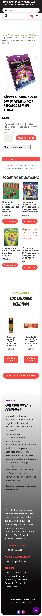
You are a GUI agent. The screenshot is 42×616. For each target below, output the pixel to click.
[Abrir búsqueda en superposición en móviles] (21, 10)
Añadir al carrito (26, 138)
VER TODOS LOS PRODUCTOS (21, 375)
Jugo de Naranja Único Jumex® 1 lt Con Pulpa (11, 341)
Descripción (11, 159)
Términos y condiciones (17, 579)
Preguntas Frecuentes (16, 583)
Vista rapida (10, 221)
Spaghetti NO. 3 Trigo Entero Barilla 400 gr (31, 341)
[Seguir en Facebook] (19, 612)
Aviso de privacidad (15, 576)
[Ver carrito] (36, 610)
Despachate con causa (17, 572)
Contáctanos (12, 586)
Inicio (4, 35)
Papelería (14, 35)
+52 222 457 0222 (14, 550)
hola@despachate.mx (16, 561)
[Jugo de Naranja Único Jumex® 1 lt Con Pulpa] (11, 334)
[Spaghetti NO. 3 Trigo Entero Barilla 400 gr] (31, 334)
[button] (36, 57)
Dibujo (33, 35)
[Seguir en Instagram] (23, 612)
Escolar (24, 35)
